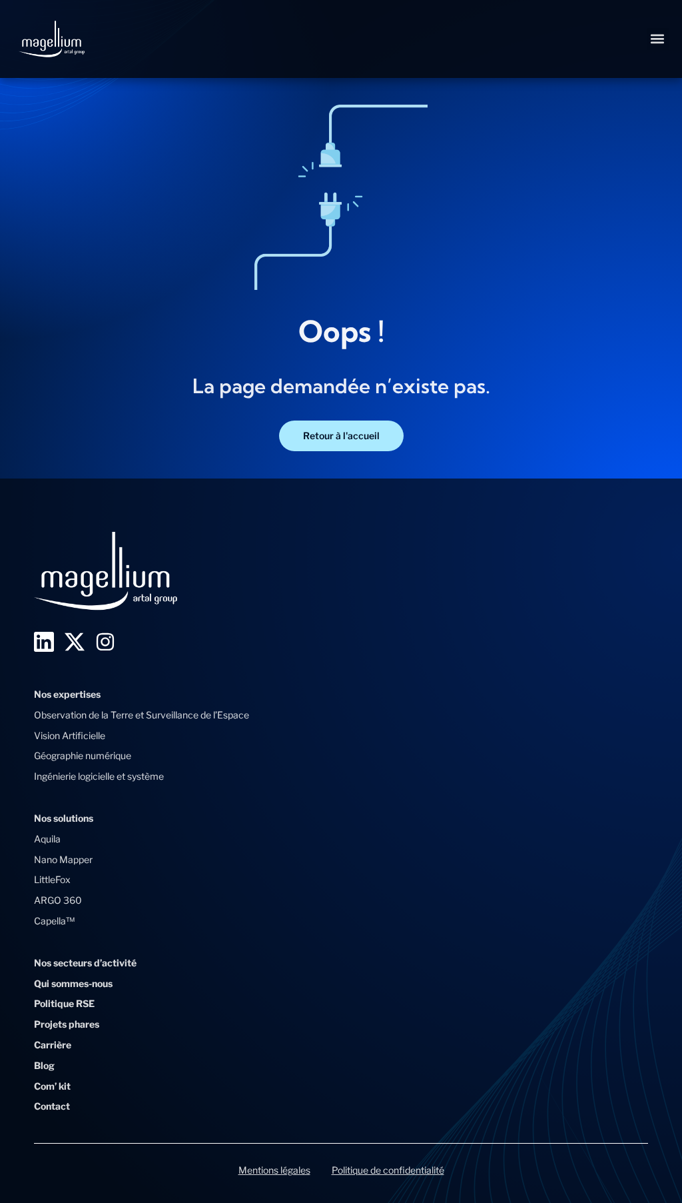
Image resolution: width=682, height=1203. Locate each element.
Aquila (47, 838)
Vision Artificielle (69, 735)
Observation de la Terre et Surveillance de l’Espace (141, 714)
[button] (658, 39)
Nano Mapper (63, 859)
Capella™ (54, 920)
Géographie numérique (82, 755)
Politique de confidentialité (388, 1170)
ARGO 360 (58, 900)
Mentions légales (274, 1170)
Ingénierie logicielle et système (99, 776)
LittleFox (52, 879)
